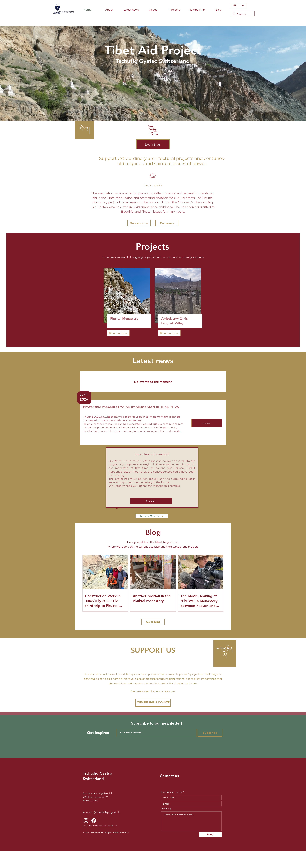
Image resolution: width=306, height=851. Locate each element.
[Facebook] (94, 820)
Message (166, 808)
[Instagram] (86, 820)
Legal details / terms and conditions (100, 826)
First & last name (171, 792)
